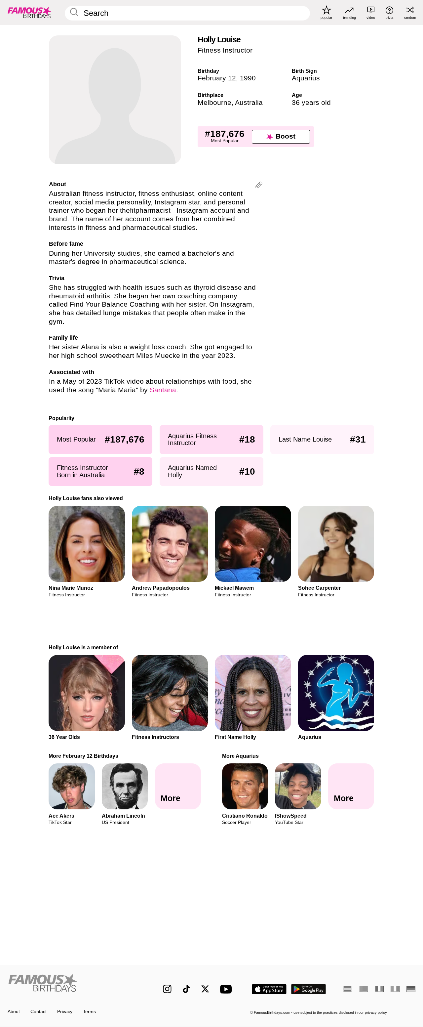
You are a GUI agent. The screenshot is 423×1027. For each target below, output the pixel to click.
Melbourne (214, 103)
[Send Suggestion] (258, 186)
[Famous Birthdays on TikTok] (186, 989)
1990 (248, 78)
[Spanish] (347, 989)
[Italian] (395, 989)
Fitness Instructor (225, 50)
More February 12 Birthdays (84, 756)
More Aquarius (240, 756)
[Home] (73, 984)
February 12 (217, 78)
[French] (379, 989)
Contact (38, 1011)
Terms (89, 1011)
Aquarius (306, 78)
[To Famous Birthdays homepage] (29, 12)
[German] (410, 989)
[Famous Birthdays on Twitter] (205, 989)
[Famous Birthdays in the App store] (269, 989)
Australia (249, 103)
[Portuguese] (363, 989)
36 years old (311, 103)
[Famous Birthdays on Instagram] (167, 989)
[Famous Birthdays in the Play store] (308, 989)
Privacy (64, 1011)
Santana (163, 390)
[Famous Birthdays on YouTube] (227, 989)
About (14, 1011)
